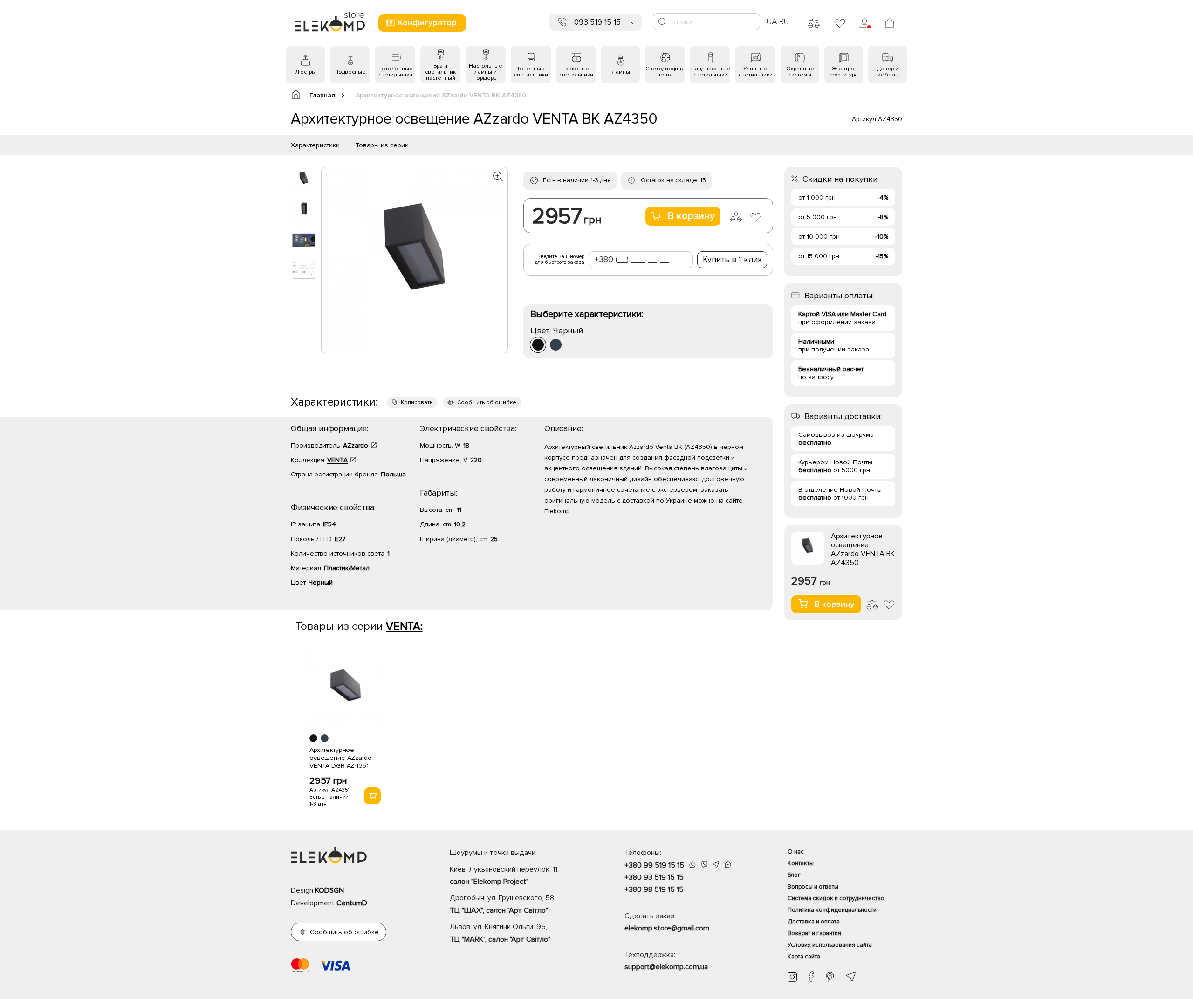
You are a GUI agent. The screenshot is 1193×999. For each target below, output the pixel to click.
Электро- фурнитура (844, 71)
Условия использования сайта (830, 945)
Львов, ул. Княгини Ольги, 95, (500, 933)
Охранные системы (800, 71)
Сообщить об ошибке (486, 402)
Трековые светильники (576, 71)
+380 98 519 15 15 (654, 889)
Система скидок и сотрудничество (836, 898)
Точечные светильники (531, 71)
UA (771, 21)
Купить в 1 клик (732, 259)
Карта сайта (804, 956)
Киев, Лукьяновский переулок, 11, (504, 875)
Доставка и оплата (814, 921)
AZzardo (355, 445)
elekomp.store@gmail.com (666, 928)
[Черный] (538, 344)
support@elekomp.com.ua (666, 966)
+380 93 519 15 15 (654, 877)
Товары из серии (382, 145)
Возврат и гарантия (814, 933)
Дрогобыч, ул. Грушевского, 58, (502, 904)
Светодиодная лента (665, 71)
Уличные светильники (756, 71)
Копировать (416, 402)
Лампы (620, 72)
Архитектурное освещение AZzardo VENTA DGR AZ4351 (340, 758)
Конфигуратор (427, 22)
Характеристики (315, 145)
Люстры (305, 72)
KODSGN (329, 890)
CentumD (351, 903)
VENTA (337, 460)
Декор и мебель (887, 71)
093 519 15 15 (597, 22)
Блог (794, 875)
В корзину (691, 216)
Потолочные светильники (395, 71)
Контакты (801, 863)
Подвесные (350, 72)
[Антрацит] (555, 344)
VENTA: (404, 626)
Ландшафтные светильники (710, 71)
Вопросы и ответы (813, 886)
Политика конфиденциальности (832, 910)
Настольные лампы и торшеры (485, 72)
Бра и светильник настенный (440, 72)
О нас (796, 851)
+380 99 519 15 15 (654, 865)
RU (784, 21)
